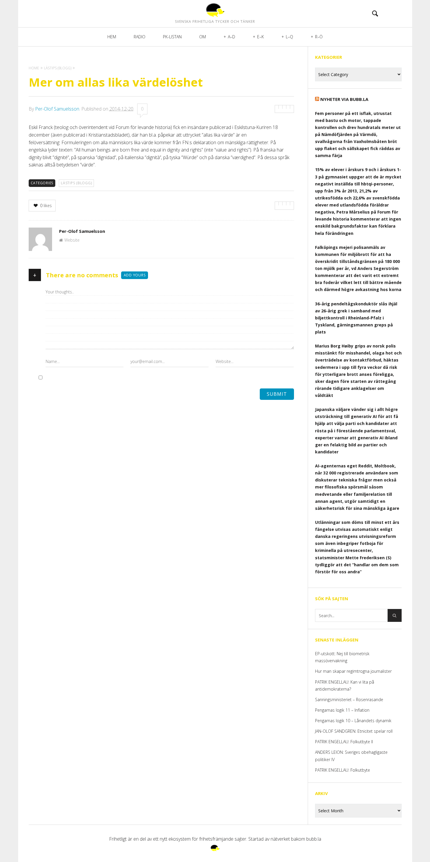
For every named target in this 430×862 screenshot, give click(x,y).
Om (202, 36)
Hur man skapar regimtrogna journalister (353, 671)
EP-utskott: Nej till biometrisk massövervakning (342, 657)
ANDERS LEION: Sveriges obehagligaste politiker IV (351, 755)
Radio (139, 36)
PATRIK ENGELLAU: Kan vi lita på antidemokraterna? (344, 685)
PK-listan (172, 36)
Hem (111, 36)
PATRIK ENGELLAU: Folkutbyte (342, 770)
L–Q (289, 36)
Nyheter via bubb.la (344, 99)
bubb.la (313, 839)
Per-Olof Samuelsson (57, 109)
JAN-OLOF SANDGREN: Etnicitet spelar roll (354, 731)
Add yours (135, 275)
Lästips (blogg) (76, 182)
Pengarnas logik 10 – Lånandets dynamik (353, 720)
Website (72, 240)
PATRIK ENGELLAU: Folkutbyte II (344, 741)
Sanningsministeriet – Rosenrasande (349, 699)
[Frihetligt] (215, 10)
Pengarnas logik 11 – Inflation (342, 710)
